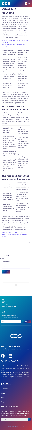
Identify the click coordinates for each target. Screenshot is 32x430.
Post (3, 258)
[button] (26, 3)
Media (3, 393)
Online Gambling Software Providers (13, 232)
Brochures (4, 389)
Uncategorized (6, 261)
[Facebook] (3, 356)
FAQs (2, 402)
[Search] (29, 419)
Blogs (2, 397)
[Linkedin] (11, 356)
